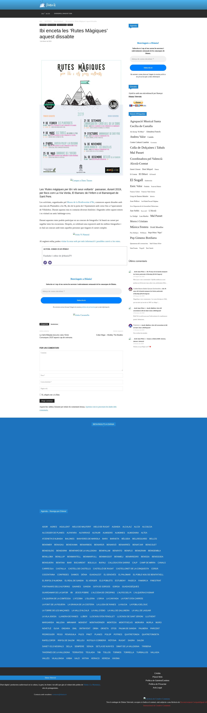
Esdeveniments (62, 24)
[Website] (45, 262)
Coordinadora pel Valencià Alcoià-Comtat (146, 161)
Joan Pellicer (135, 201)
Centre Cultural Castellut (139, 142)
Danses (157, 169)
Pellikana (143, 233)
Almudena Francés (153, 132)
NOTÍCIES (48, 21)
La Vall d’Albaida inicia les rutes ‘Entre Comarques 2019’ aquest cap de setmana (56, 336)
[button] (162, 5)
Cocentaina (154, 142)
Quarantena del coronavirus (139, 243)
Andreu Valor (138, 136)
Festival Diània (156, 186)
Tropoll (141, 248)
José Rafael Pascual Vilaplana (149, 201)
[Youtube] (152, 14)
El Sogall (136, 180)
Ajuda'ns (132, 93)
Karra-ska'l (144, 211)
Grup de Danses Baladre (139, 196)
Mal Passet (156, 215)
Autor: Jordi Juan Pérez (56, 249)
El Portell (153, 174)
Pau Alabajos (134, 233)
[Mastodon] (161, 14)
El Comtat (133, 174)
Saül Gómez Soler (155, 243)
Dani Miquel (147, 169)
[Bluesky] (156, 14)
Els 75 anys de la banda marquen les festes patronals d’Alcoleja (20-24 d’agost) (149, 291)
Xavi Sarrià (149, 248)
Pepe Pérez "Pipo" (155, 233)
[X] (143, 14)
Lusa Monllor (144, 216)
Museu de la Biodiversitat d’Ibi (80, 202)
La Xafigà (134, 216)
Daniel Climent (135, 169)
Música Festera (139, 226)
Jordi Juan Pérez (139, 271)
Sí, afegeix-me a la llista (50, 395)
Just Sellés (134, 210)
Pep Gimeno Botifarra (143, 237)
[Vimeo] (147, 14)
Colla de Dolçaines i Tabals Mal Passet (147, 150)
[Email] (58, 51)
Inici (41, 21)
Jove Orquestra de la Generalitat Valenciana (144, 206)
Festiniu (146, 186)
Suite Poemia (134, 248)
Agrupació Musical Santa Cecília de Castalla (145, 124)
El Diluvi (143, 174)
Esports (70, 24)
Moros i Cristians (139, 221)
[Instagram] (138, 14)
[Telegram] (64, 51)
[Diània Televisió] (48, 5)
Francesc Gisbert (135, 192)
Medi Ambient (58, 21)
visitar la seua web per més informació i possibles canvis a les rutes (90, 241)
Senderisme (54, 324)
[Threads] (165, 14)
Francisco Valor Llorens (148, 192)
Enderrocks (148, 180)
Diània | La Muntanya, (92, 685)
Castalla (150, 137)
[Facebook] (133, 14)
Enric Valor (136, 186)
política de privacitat (88, 307)
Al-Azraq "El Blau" (137, 132)
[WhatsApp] (53, 51)
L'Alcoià (152, 210)
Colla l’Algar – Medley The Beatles (109, 335)
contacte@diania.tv (59, 694)
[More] (69, 51)
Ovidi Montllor (156, 227)
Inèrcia (152, 196)
